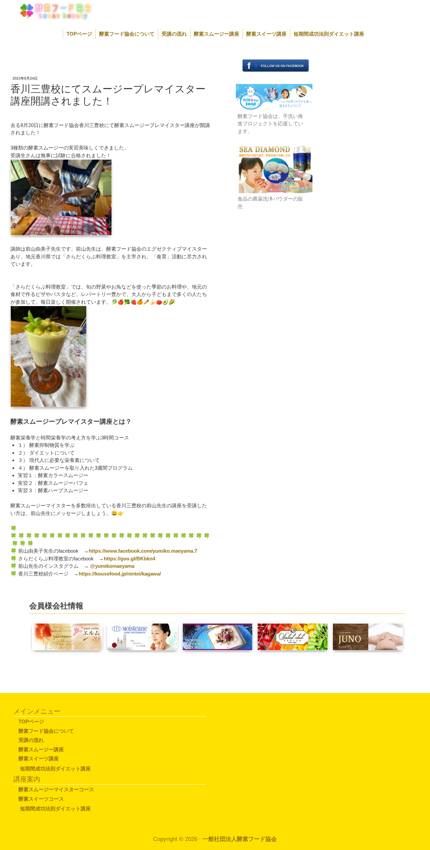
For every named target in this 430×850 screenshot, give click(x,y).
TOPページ (79, 34)
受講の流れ (174, 34)
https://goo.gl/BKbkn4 (129, 558)
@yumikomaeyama (112, 566)
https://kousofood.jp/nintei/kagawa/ (120, 574)
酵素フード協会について (127, 34)
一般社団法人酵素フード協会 (240, 839)
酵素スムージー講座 (216, 34)
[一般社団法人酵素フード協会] (48, 10)
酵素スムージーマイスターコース (56, 789)
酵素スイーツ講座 (266, 34)
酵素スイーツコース (41, 799)
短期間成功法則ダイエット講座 (329, 34)
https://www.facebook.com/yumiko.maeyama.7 (143, 551)
